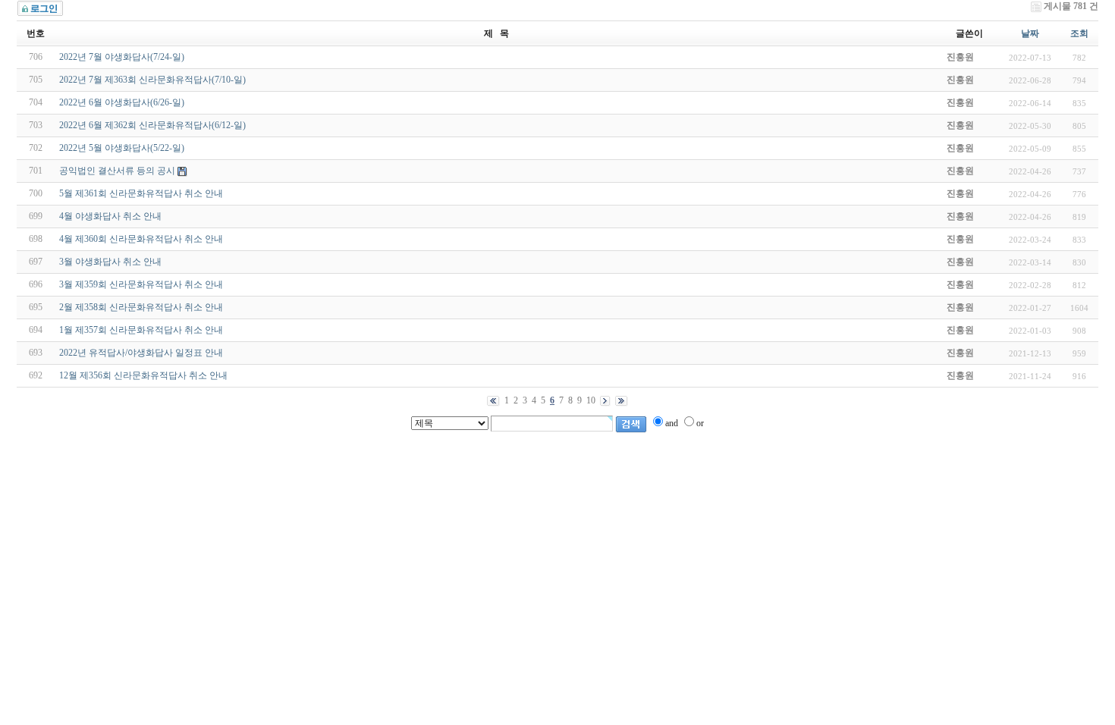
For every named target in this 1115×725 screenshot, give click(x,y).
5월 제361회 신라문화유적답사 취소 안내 (141, 193)
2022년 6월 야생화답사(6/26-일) (121, 102)
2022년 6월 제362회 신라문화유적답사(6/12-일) (152, 125)
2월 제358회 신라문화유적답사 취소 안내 (141, 307)
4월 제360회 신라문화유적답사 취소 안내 (141, 239)
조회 (1079, 33)
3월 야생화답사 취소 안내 (110, 261)
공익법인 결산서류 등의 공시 (117, 170)
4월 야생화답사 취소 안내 (110, 216)
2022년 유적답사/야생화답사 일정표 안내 (141, 352)
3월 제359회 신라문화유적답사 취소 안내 (141, 284)
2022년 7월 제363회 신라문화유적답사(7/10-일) (152, 79)
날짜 (1030, 33)
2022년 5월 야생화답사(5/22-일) (121, 148)
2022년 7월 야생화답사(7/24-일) (121, 57)
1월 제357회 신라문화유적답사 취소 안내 (141, 330)
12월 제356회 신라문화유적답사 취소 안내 (143, 375)
